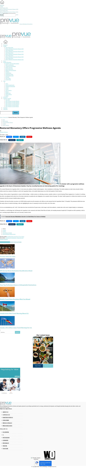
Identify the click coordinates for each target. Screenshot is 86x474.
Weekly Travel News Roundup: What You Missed (15, 299)
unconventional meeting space (9, 234)
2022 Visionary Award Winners (12, 105)
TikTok (5, 445)
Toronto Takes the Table (7, 256)
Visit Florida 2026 (4, 8)
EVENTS (5, 97)
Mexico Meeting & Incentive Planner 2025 (9, 12)
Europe (6, 89)
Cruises (7, 87)
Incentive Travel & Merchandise (12, 63)
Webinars (5, 107)
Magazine (2, 5)
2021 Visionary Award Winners (12, 106)
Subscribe (5, 109)
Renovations (5, 121)
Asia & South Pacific (9, 85)
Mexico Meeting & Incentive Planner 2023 (14, 56)
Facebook (6, 432)
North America (8, 94)
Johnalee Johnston (4, 132)
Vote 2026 (7, 99)
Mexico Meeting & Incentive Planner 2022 (14, 59)
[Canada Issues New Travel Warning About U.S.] (7, 310)
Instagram (6, 437)
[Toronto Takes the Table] (7, 253)
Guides (1, 6)
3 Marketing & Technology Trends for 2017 (14, 238)
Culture (4, 123)
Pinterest (6, 443)
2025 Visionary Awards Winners (12, 101)
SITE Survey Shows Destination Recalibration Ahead (16, 271)
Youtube (5, 448)
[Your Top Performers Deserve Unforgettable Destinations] (7, 282)
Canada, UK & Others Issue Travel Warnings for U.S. (16, 327)
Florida (6, 95)
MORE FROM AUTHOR (15, 242)
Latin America (8, 90)
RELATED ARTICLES (5, 242)
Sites (4, 81)
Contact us (6, 414)
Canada (4, 230)
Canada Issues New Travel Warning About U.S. (14, 313)
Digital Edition (38, 365)
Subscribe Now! (48, 365)
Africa (6, 83)
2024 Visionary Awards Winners (12, 102)
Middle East (7, 93)
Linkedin (5, 440)
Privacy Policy (7, 423)
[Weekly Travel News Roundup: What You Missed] (7, 296)
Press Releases (7, 425)
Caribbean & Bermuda (10, 86)
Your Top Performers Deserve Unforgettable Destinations (18, 285)
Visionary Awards (7, 98)
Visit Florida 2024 (4, 13)
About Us (5, 412)
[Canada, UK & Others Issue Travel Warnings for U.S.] (7, 325)
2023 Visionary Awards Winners (12, 103)
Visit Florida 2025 (4, 10)
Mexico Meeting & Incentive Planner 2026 (9, 9)
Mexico (7, 91)
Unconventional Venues (8, 122)
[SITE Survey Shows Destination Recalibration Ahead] (7, 268)
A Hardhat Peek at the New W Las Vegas (15, 236)
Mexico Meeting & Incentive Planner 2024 (14, 54)
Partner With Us (8, 417)
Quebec (4, 231)
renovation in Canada (7, 232)
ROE (4, 119)
